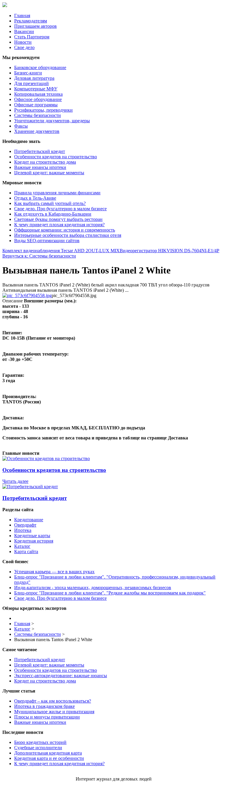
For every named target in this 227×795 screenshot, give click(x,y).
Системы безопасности (37, 115)
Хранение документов (36, 131)
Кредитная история (33, 540)
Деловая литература (34, 78)
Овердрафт (25, 524)
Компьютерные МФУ (35, 88)
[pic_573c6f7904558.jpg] (27, 295)
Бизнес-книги (28, 72)
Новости (23, 42)
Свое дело (24, 47)
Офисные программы (36, 104)
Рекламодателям (30, 20)
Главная (22, 15)
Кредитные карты (32, 535)
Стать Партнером (31, 36)
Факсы (21, 125)
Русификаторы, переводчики (43, 110)
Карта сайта (26, 551)
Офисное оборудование (38, 99)
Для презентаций (31, 83)
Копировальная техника (38, 94)
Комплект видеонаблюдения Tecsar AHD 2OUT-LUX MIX (61, 250)
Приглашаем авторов (35, 26)
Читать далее (15, 481)
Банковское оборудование (40, 67)
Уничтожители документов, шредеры (52, 120)
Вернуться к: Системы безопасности (39, 255)
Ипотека (22, 530)
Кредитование (28, 519)
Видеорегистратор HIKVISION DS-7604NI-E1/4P (169, 250)
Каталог (22, 546)
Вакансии (24, 31)
